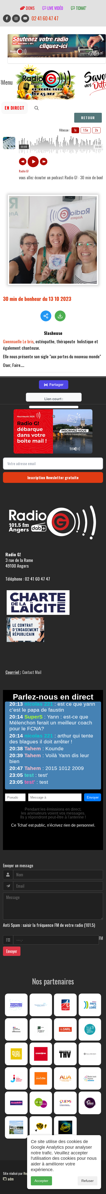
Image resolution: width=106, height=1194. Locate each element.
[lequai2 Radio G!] (16, 1054)
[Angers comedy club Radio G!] (65, 1127)
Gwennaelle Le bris (18, 341)
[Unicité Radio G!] (41, 1078)
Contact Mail (31, 672)
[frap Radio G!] (90, 1029)
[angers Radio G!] (65, 1005)
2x (96, 130)
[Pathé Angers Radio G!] (41, 1127)
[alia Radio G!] (65, 1078)
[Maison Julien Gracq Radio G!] (90, 1054)
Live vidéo (54, 8)
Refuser (87, 1181)
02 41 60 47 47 (45, 18)
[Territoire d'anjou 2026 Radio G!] (16, 1005)
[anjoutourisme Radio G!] (41, 1103)
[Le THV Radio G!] (65, 1054)
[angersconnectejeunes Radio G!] (16, 1078)
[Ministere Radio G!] (16, 1029)
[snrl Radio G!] (65, 1029)
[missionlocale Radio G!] (90, 1078)
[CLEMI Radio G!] (65, 1103)
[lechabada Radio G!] (41, 1054)
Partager (53, 384)
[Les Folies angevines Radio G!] (90, 1103)
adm (10, 1178)
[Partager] (45, 316)
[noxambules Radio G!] (16, 1103)
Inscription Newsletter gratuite (53, 477)
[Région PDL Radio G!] (90, 1005)
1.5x (85, 130)
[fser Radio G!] (41, 1029)
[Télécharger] (60, 316)
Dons (30, 8)
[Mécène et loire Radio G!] (41, 1005)
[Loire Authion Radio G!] (16, 1127)
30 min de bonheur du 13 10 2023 (37, 298)
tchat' (80, 8)
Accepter (41, 1181)
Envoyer (11, 951)
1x (75, 130)
